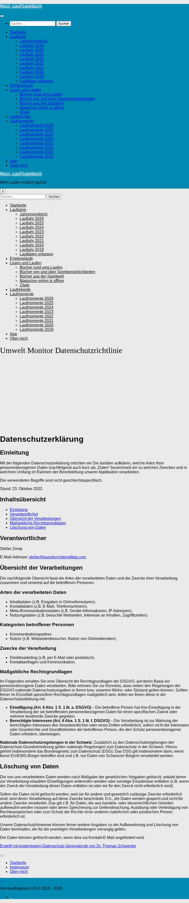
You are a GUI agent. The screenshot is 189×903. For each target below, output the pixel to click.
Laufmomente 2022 (36, 143)
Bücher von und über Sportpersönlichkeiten (57, 99)
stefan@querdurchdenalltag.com (57, 557)
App (13, 161)
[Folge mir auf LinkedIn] (11, 897)
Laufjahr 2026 (32, 45)
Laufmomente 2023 (36, 139)
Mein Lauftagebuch (21, 6)
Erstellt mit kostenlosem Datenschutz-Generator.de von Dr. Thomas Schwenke (68, 846)
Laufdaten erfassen (36, 81)
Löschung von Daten (28, 527)
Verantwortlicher (24, 514)
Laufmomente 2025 (36, 130)
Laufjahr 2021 (32, 68)
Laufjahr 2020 (32, 72)
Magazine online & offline (42, 108)
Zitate (25, 112)
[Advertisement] (94, 394)
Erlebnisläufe (21, 85)
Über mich (19, 165)
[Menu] (2, 16)
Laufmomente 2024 (36, 134)
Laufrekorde (20, 116)
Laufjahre (18, 37)
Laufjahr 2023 (32, 59)
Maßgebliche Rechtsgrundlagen (38, 523)
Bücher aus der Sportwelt (42, 103)
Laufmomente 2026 (36, 125)
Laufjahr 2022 (32, 63)
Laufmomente (22, 121)
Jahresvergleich (33, 41)
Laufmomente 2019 (36, 156)
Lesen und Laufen (25, 90)
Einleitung (19, 510)
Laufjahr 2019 (32, 76)
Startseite (18, 32)
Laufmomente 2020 (36, 152)
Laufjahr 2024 (32, 54)
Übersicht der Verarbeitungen (35, 518)
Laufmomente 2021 (36, 147)
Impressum (19, 867)
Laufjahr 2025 (32, 50)
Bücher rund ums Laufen (41, 94)
